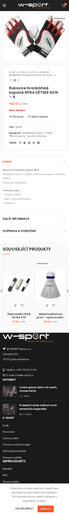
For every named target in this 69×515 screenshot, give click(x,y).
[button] (16, 305)
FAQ (5, 475)
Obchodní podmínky (14, 451)
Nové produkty (11, 481)
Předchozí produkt (11, 80)
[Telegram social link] (38, 142)
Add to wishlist (39, 116)
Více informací (24, 508)
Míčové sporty (17, 136)
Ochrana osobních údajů (16, 444)
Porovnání (8, 431)
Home (12, 72)
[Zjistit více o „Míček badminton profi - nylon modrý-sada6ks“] (47, 305)
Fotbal (48, 133)
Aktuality (7, 468)
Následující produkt (18, 80)
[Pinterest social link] (29, 142)
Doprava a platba (12, 457)
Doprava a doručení (19, 231)
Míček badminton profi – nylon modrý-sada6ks (51, 317)
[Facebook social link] (20, 142)
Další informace (16, 219)
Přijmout (45, 508)
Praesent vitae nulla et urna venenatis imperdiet (38, 407)
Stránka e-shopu (27, 72)
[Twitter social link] (24, 142)
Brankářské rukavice (32, 133)
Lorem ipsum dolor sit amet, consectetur (38, 389)
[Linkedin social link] (34, 142)
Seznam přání (10, 438)
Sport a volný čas (37, 136)
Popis (7, 162)
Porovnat (18, 116)
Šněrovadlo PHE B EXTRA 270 (19, 315)
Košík (6, 425)
